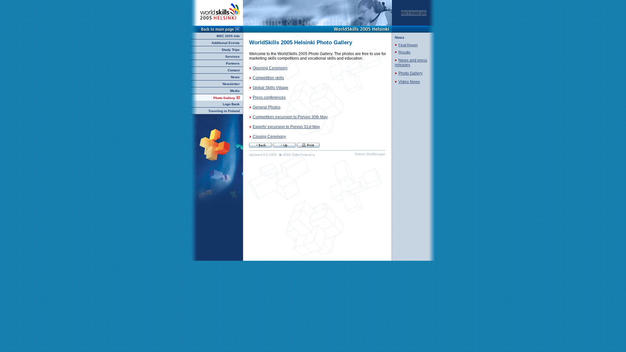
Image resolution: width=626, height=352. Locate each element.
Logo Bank (231, 104)
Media (235, 91)
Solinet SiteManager (370, 154)
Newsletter (231, 84)
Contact (234, 70)
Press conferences (269, 97)
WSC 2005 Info (228, 36)
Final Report (408, 45)
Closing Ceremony (269, 136)
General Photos (266, 107)
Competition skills (268, 78)
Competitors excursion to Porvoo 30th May (290, 117)
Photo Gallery (224, 98)
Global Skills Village (270, 87)
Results (404, 52)
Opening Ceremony (270, 68)
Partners (233, 63)
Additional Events (226, 43)
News (235, 77)
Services (232, 56)
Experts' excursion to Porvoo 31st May (286, 127)
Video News (409, 82)
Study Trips (231, 49)
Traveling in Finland (224, 111)
